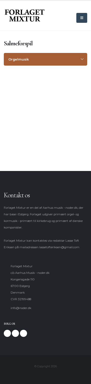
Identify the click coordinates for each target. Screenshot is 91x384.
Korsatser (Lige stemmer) (28, 136)
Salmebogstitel (20, 101)
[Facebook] (7, 333)
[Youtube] (23, 333)
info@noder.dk (21, 308)
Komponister (19, 92)
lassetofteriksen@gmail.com (59, 247)
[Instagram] (15, 333)
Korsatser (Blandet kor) (26, 127)
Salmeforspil (19, 118)
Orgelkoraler (19, 109)
